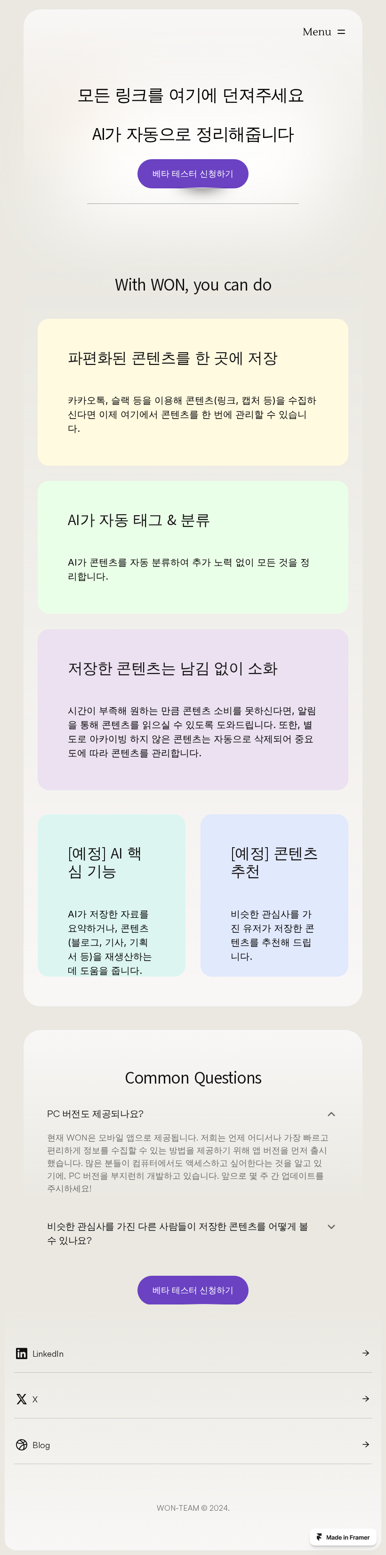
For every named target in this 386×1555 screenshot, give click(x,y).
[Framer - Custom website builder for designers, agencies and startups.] (343, 1537)
